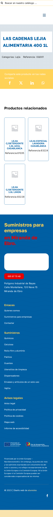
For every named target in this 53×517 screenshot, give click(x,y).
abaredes (32, 490)
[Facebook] (10, 83)
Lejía (17, 57)
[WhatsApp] (43, 83)
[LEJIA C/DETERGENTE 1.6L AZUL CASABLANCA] (14, 139)
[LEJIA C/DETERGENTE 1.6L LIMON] (14, 184)
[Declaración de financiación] (26, 442)
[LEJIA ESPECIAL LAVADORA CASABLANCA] (38, 139)
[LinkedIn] (32, 83)
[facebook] (47, 495)
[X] (21, 83)
